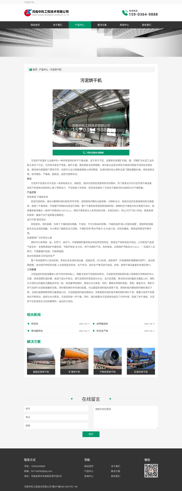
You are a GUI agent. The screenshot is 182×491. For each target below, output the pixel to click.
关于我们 (57, 24)
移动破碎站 (60, 330)
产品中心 (79, 24)
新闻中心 (124, 24)
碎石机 (60, 323)
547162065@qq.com (41, 471)
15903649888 (38, 466)
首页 (35, 69)
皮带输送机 (126, 323)
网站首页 (35, 24)
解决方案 (102, 24)
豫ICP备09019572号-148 (64, 486)
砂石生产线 (126, 330)
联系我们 (146, 24)
